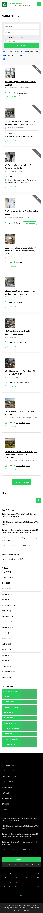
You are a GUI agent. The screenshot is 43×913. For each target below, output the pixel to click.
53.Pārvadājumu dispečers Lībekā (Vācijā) (20, 83)
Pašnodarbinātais (11, 56)
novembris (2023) (8, 627)
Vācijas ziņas (9, 745)
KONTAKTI (6, 793)
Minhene (19, 302)
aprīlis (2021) (7, 677)
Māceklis (19, 52)
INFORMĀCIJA (7, 787)
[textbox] (21, 41)
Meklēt (5, 493)
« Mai (20, 895)
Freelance (8, 52)
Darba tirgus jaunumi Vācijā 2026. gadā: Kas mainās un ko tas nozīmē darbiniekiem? (20, 515)
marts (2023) (7, 649)
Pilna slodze (25, 56)
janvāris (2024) (7, 622)
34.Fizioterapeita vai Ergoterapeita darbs (21, 212)
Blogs (6, 697)
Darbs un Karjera (11, 707)
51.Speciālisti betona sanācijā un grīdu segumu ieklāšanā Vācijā (20, 123)
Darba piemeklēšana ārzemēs (12, 771)
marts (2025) (7, 588)
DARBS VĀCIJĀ (7, 782)
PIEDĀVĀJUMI (7, 798)
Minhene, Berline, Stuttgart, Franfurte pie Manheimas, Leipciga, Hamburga (20, 181)
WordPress (26, 910)
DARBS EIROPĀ (16, 3)
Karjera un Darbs (11, 729)
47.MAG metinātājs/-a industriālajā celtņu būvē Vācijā (21, 373)
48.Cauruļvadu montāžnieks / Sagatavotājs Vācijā (18, 332)
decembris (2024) (8, 594)
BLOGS (4, 760)
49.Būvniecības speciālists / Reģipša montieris (18, 167)
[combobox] (21, 41)
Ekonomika (8, 713)
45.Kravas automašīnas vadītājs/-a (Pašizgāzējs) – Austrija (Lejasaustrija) (21, 454)
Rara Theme (34, 908)
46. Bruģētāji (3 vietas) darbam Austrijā (19, 413)
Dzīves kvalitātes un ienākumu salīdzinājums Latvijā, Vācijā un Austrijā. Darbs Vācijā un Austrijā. (20, 531)
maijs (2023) (6, 644)
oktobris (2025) (7, 577)
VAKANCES (6, 810)
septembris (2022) (8, 672)
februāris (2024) (7, 616)
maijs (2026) (6, 572)
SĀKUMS (5, 804)
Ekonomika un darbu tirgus (10, 718)
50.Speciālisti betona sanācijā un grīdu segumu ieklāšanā (20, 292)
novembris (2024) (8, 600)
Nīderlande (9, 734)
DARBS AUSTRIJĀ (9, 776)
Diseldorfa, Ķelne (22, 342)
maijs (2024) (6, 611)
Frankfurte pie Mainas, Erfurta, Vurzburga (21, 136)
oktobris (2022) (7, 666)
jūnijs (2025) (6, 583)
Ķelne (18, 223)
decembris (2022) (8, 655)
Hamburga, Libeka (22, 93)
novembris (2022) (8, 661)
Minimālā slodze (32, 52)
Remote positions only (15, 37)
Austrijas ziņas (10, 691)
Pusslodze (8, 59)
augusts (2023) (7, 638)
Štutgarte (19, 262)
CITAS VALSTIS (8, 765)
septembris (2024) (8, 605)
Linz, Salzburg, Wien (23, 423)
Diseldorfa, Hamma (22, 383)
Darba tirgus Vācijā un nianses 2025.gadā (16, 546)
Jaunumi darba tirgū (10, 724)
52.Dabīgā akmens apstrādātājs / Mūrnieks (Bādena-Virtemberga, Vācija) (20, 251)
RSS (38, 63)
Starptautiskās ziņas (11, 740)
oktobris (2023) (7, 633)
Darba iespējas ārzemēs (10, 702)
